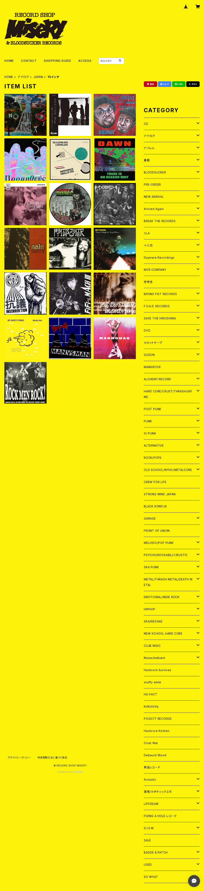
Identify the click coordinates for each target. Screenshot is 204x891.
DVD (147, 330)
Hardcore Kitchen (157, 730)
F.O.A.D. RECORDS (157, 306)
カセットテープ (153, 342)
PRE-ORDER (152, 184)
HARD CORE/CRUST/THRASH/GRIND (168, 394)
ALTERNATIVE (154, 445)
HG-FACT (150, 694)
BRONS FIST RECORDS (160, 294)
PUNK (148, 421)
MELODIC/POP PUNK (159, 542)
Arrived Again (154, 209)
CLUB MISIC (152, 645)
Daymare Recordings (159, 257)
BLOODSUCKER (155, 172)
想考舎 (148, 282)
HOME (9, 60)
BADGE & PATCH (156, 852)
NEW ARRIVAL (154, 196)
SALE (147, 840)
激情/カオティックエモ (158, 791)
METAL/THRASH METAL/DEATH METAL (168, 582)
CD (146, 123)
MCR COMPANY (155, 269)
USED (148, 864)
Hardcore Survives (157, 670)
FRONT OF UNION (157, 530)
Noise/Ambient (154, 658)
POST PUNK (152, 409)
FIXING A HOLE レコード (160, 816)
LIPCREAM (151, 803)
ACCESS (84, 60)
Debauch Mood (155, 755)
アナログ (23, 77)
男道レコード (152, 767)
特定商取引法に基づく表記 (52, 757)
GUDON (149, 354)
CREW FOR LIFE (155, 482)
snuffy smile (152, 682)
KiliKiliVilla (151, 706)
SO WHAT (151, 876)
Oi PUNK (150, 433)
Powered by (65, 771)
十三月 (148, 245)
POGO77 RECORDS (158, 718)
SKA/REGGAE (153, 621)
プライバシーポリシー (19, 757)
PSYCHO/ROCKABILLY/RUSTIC (166, 555)
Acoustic (150, 779)
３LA (147, 233)
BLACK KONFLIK (155, 506)
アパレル (149, 148)
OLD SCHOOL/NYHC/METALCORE (168, 470)
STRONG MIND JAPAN (160, 494)
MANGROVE (152, 367)
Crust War (151, 743)
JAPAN (38, 77)
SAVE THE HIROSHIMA (160, 318)
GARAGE (150, 518)
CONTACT (29, 60)
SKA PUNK (151, 567)
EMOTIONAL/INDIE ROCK (161, 597)
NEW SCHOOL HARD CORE (163, 633)
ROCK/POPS (153, 457)
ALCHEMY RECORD (157, 379)
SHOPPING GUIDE (57, 60)
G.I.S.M (149, 828)
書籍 (147, 160)
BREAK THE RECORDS (160, 221)
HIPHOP (149, 609)
